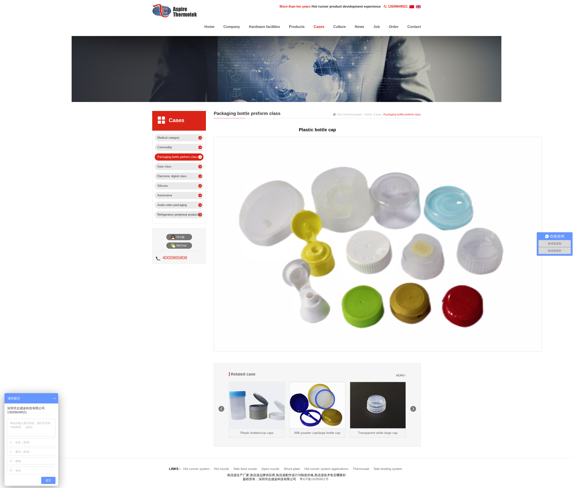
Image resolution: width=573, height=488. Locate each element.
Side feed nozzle (245, 469)
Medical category (168, 137)
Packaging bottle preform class (177, 157)
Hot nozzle (221, 469)
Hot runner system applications (326, 469)
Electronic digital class (172, 176)
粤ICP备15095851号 (314, 479)
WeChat (181, 245)
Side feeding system (388, 469)
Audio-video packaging (172, 205)
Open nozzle (270, 469)
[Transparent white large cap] (378, 405)
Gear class (164, 166)
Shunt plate (292, 469)
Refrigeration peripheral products (178, 214)
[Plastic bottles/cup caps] (257, 405)
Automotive (164, 195)
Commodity (164, 147)
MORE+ (401, 375)
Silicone (162, 185)
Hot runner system (196, 469)
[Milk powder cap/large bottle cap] (317, 405)
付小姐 (180, 237)
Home (368, 114)
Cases (378, 114)
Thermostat (361, 469)
